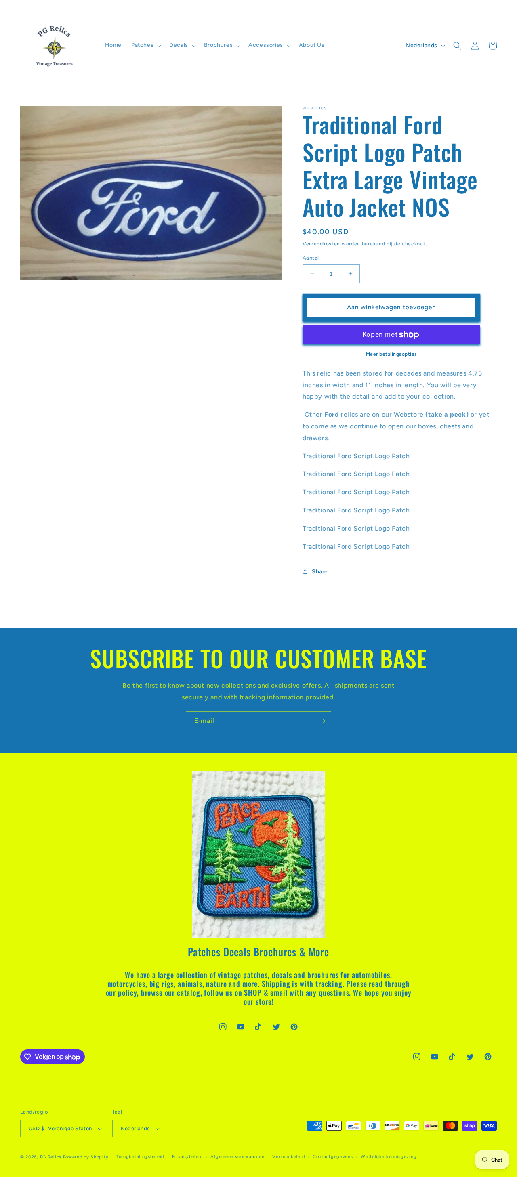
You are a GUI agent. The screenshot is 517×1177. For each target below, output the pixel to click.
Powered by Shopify (86, 1157)
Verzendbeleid (288, 1156)
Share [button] (320, 571)
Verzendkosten (321, 244)
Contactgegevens (333, 1156)
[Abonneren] (322, 720)
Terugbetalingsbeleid (140, 1156)
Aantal (311, 258)
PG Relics (50, 1157)
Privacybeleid (187, 1156)
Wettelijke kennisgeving (388, 1156)
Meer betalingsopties (391, 354)
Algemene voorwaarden (237, 1156)
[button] (145, 45)
